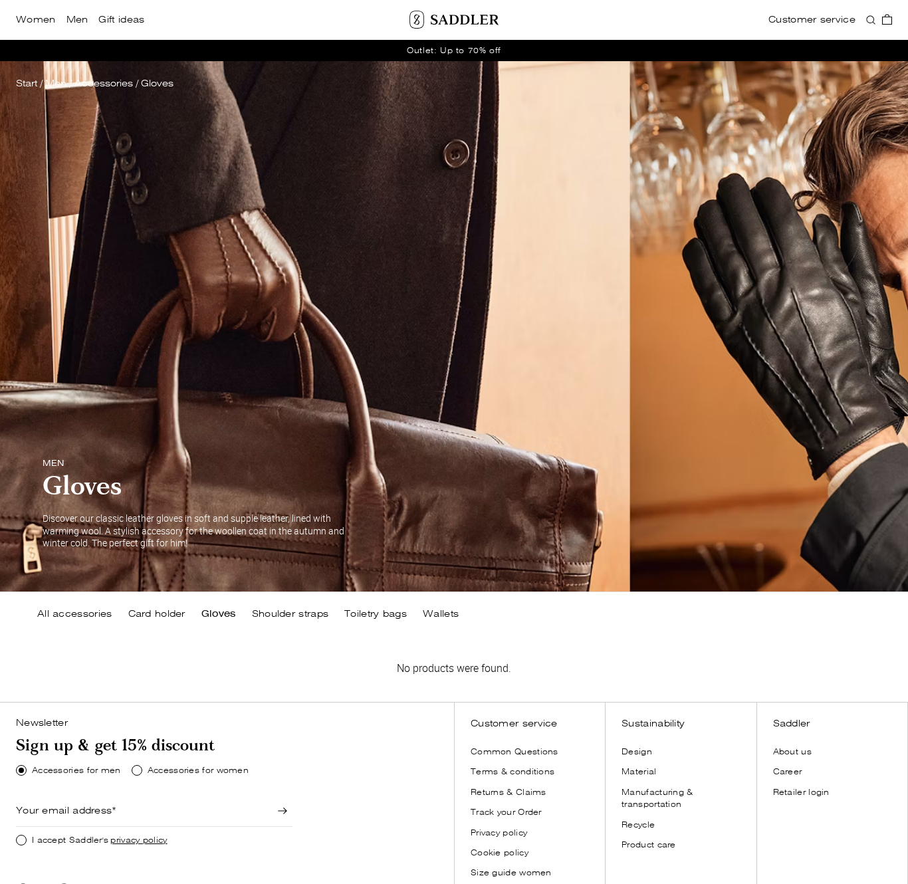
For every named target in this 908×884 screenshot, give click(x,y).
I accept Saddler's (100, 840)
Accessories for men (76, 770)
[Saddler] (454, 20)
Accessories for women (198, 770)
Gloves (157, 83)
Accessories (103, 83)
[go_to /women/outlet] (454, 50)
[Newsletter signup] (283, 811)
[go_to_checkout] (887, 20)
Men (55, 83)
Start (26, 83)
